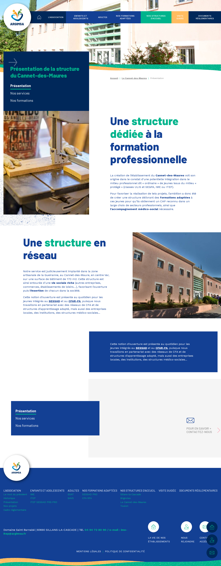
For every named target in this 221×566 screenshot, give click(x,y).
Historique (9, 498)
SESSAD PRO (89, 494)
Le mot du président (15, 494)
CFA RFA (87, 498)
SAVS (71, 498)
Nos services (20, 93)
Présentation (20, 86)
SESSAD (54, 301)
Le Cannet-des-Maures (134, 78)
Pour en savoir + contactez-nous (199, 430)
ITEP (33, 498)
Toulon (124, 506)
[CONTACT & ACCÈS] (212, 552)
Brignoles (125, 498)
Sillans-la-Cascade (130, 494)
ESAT (71, 494)
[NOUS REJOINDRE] (212, 539)
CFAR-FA (75, 301)
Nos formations (21, 100)
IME (32, 494)
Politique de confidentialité (125, 551)
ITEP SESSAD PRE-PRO (43, 502)
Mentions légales (88, 551)
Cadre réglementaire (14, 509)
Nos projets (10, 506)
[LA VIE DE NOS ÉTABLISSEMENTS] (212, 527)
